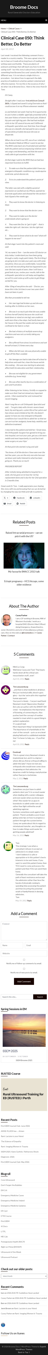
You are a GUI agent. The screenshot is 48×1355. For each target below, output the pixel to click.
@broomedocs (28, 633)
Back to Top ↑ (24, 1352)
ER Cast (4, 1211)
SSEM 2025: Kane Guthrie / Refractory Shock (20, 1151)
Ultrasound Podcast (9, 1257)
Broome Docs (24, 7)
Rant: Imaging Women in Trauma (14, 1146)
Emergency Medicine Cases (12, 1195)
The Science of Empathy (11, 1141)
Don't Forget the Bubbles (11, 1185)
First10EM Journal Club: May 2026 (15, 1162)
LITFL (3, 1231)
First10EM (5, 1221)
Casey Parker (6, 1298)
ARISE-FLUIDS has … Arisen (12, 1131)
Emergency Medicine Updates (13, 1206)
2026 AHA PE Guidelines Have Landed (23, 1293)
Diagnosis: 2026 (7, 1157)
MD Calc (4, 1236)
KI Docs (4, 1226)
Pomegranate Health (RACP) (13, 1242)
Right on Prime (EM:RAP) (11, 1247)
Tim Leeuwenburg (20, 687)
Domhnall (17, 752)
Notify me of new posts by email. (24, 972)
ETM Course (6, 1216)
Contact (11, 635)
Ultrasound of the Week (11, 1252)
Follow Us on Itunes (13, 1333)
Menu (3, 20)
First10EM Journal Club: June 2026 (15, 1126)
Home (3, 28)
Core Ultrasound (8, 1180)
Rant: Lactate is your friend (12, 1136)
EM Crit (4, 1190)
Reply (27, 679)
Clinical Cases (14, 28)
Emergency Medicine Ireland (13, 1200)
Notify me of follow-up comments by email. (24, 963)
